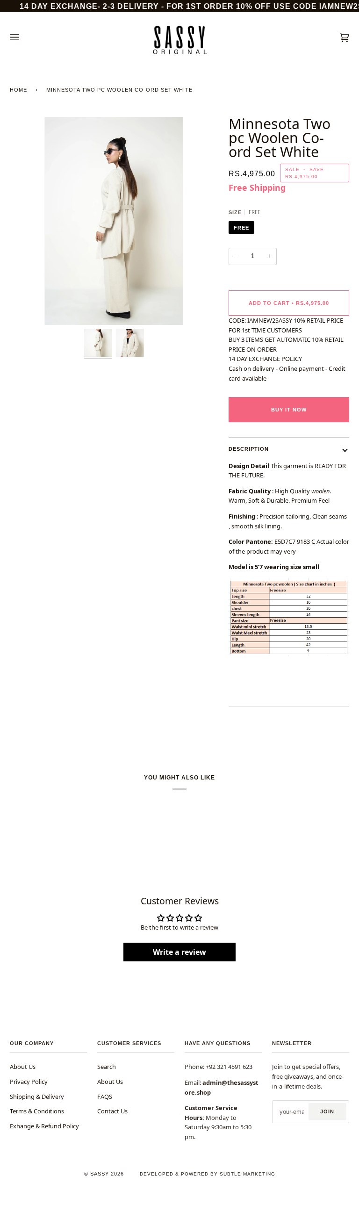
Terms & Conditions (37, 1111)
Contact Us (112, 1111)
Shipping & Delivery (37, 1096)
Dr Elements (59, 1200)
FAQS (104, 1096)
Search (106, 1066)
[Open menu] (24, 37)
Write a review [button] (179, 952)
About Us (23, 1066)
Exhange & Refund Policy (44, 1126)
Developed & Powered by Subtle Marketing (207, 1173)
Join (327, 1111)
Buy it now (289, 409)
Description (249, 449)
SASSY (99, 1173)
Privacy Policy (29, 1081)
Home (18, 90)
